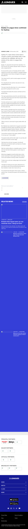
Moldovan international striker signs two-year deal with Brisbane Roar (19, 235)
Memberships (4, 520)
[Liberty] (4, 451)
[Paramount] (11, 468)
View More (24, 201)
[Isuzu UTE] (4, 442)
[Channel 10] (4, 468)
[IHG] (11, 459)
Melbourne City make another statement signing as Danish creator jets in (19, 334)
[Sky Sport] (18, 468)
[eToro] (11, 451)
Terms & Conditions (19, 515)
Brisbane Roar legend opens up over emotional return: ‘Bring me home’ (12, 222)
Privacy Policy (11, 187)
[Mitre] (4, 459)
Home (2, 26)
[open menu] (26, 2)
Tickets (16, 518)
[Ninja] (11, 442)
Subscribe (6, 194)
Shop (2, 518)
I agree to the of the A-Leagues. (12, 187)
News (6, 26)
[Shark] (18, 442)
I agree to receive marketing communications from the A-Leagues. (14, 190)
